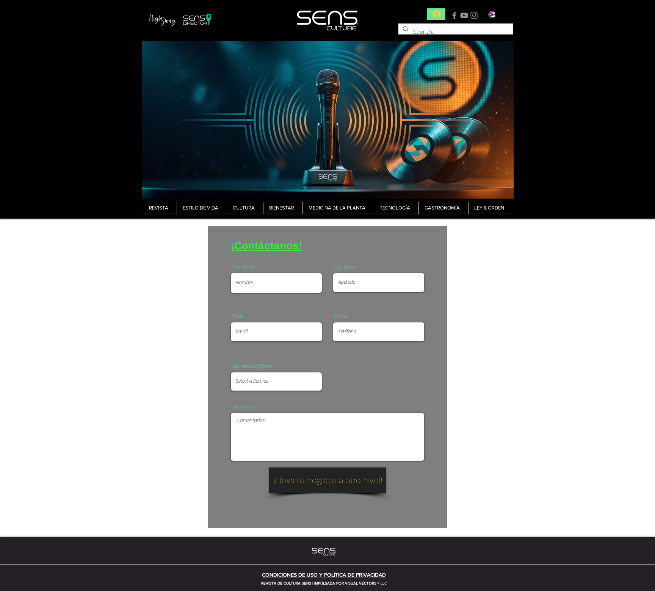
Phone (340, 316)
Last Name (344, 267)
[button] (160, 208)
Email (237, 316)
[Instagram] (474, 15)
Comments (243, 407)
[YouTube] (464, 15)
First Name (242, 267)
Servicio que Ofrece (251, 366)
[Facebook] (454, 15)
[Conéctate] (436, 14)
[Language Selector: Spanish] (496, 14)
